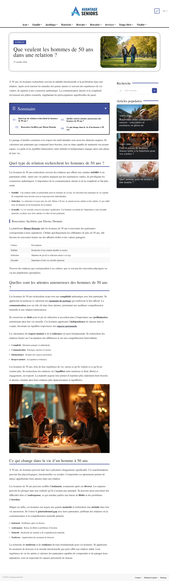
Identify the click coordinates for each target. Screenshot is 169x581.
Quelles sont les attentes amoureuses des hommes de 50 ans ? (84, 119)
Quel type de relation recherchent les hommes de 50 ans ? (38, 119)
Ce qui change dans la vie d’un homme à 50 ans (85, 128)
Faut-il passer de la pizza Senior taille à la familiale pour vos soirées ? (137, 150)
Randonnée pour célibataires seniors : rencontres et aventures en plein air (135, 122)
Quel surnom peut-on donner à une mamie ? (136, 180)
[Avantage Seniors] (84, 11)
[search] (157, 11)
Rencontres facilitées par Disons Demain (38, 126)
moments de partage (60, 300)
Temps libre (125, 116)
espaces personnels (67, 326)
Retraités (124, 176)
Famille (19, 42)
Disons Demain (32, 228)
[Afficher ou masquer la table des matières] (71, 108)
